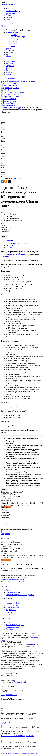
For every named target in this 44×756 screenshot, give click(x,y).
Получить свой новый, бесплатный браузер (19, 753)
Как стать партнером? (15, 625)
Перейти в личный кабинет (12, 579)
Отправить (5, 534)
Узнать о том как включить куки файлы (17, 736)
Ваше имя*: (6, 512)
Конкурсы (10, 614)
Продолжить (6, 722)
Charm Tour (5, 256)
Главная (4, 108)
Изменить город (12, 32)
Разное (8, 74)
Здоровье (9, 57)
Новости (9, 612)
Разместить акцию (8, 83)
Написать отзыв (17, 179)
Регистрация (11, 50)
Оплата (9, 590)
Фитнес (9, 68)
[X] (9, 181)
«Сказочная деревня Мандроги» (15, 254)
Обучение (10, 66)
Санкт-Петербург (13, 11)
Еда (7, 59)
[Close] (2, 562)
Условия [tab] (9, 241)
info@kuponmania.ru (31, 644)
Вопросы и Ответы (14, 603)
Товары (9, 72)
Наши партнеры (12, 627)
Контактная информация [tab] (16, 243)
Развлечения (11, 61)
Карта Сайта (11, 610)
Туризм (9, 70)
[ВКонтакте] (2, 181)
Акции (12, 108)
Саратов (9, 17)
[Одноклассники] (5, 181)
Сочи (8, 19)
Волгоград (10, 13)
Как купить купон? (14, 605)
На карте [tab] (9, 245)
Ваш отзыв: (6, 517)
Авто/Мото (10, 63)
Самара (9, 15)
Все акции (10, 629)
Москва (9, 8)
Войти (8, 48)
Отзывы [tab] (9, 247)
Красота (9, 54)
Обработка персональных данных (20, 595)
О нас (8, 622)
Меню (3, 26)
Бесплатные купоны (26, 81)
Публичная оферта (13, 592)
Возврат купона (12, 607)
